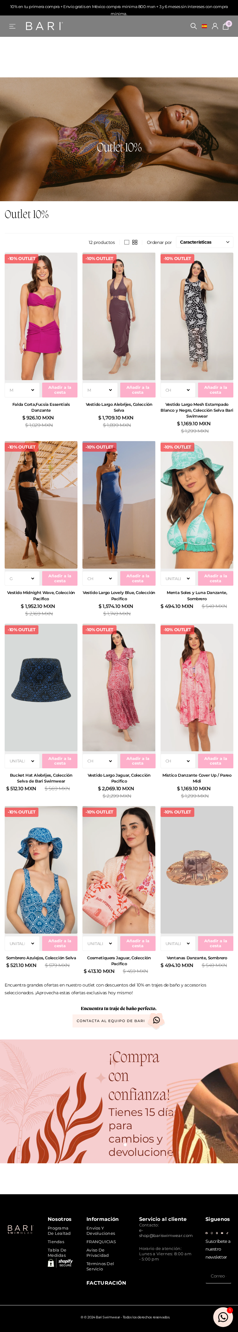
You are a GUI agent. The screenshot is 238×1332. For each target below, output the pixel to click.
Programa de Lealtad (59, 1231)
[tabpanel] (119, 1101)
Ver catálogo (12, 26)
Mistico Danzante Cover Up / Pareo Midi (196, 778)
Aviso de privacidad (97, 1252)
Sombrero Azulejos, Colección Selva (41, 957)
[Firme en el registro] (215, 26)
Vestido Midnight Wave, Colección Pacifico (41, 595)
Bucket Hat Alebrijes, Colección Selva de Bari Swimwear (41, 778)
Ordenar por (159, 242)
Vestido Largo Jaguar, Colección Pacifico (119, 778)
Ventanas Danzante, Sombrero (197, 957)
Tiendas (56, 1241)
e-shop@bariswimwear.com (166, 1233)
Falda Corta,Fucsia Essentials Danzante (41, 407)
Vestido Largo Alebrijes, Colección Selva (119, 407)
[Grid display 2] (134, 242)
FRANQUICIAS (101, 1241)
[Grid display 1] (126, 242)
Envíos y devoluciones (100, 1231)
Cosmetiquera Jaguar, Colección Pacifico (119, 960)
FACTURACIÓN (106, 1283)
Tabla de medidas (57, 1252)
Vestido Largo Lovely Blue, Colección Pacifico (119, 595)
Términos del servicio (100, 1266)
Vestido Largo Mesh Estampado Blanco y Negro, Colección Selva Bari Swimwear (197, 410)
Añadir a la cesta (59, 389)
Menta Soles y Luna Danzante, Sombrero (197, 595)
